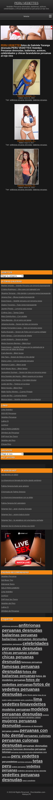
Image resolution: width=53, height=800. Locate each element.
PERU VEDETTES (26, 3)
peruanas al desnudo (32, 726)
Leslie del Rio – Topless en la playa (15, 384)
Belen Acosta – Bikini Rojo (11, 388)
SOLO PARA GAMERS (10, 429)
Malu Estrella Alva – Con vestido (14, 316)
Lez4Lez (4, 425)
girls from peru (30, 695)
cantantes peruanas (12, 644)
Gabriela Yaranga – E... (26, 141)
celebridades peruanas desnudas (25, 646)
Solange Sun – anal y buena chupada (16, 509)
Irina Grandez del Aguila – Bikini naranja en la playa (22, 376)
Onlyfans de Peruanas (10, 433)
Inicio (26, 16)
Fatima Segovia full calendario (13, 503)
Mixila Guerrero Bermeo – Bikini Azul (16, 343)
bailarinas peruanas (40, 100)
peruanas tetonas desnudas (22, 752)
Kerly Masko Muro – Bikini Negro (14, 369)
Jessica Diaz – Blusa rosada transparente (18, 297)
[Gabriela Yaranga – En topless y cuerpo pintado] (26, 122)
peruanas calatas (10, 731)
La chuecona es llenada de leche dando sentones (21, 480)
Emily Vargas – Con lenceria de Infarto (16, 336)
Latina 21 (5, 421)
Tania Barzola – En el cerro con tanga (16, 320)
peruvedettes (9, 761)
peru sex (6, 757)
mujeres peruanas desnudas (19, 723)
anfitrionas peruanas (10, 626)
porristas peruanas (25, 762)
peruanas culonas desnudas (20, 743)
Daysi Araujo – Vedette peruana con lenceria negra (21, 301)
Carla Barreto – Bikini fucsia (12, 353)
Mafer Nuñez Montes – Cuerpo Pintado (17, 392)
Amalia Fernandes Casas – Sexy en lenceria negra (21, 328)
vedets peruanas (19, 767)
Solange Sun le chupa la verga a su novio (18, 526)
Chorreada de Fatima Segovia (13, 492)
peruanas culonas (37, 735)
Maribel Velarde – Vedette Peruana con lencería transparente (25, 286)
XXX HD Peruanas (8, 413)
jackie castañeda (13, 700)
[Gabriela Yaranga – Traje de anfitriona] (26, 77)
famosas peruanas (31, 662)
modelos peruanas (16, 709)
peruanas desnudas (35, 745)
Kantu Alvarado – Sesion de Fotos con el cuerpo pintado (23, 332)
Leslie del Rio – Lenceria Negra (14, 396)
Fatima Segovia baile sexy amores (15, 486)
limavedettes (33, 704)
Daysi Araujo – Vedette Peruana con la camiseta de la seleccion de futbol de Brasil (22, 348)
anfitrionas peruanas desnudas (21, 100)
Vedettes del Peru (8, 440)
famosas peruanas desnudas (21, 669)
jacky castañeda (27, 700)
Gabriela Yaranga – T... (26, 96)
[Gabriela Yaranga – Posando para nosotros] (26, 166)
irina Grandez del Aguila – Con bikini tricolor (19, 380)
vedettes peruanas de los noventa (32, 771)
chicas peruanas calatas (20, 653)
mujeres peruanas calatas (30, 718)
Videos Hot (10, 470)
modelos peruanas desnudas (25, 711)
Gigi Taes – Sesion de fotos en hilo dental (17, 357)
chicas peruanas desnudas (18, 659)
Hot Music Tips (7, 580)
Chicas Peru (6, 444)
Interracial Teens (8, 584)
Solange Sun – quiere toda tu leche (15, 515)
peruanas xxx (40, 752)
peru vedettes (25, 756)
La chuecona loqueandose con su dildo (17, 498)
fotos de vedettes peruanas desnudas (26, 689)
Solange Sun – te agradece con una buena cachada (22, 520)
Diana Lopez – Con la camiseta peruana (17, 361)
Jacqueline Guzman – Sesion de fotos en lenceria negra (23, 372)
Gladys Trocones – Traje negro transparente (19, 305)
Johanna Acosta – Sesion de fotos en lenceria (19, 324)
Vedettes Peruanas (8, 417)
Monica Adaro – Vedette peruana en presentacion (21, 399)
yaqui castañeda (29, 780)
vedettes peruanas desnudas (21, 777)
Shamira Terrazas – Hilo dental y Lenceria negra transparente (26, 293)
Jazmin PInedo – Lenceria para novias (16, 309)
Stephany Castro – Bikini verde (13, 365)
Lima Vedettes (7, 410)
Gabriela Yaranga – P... (26, 185)
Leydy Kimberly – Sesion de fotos (14, 340)
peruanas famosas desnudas (18, 749)
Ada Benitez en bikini (9, 475)
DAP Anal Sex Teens (9, 437)
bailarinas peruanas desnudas (24, 639)
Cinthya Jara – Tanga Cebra (12, 313)
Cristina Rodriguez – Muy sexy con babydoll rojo (20, 289)
